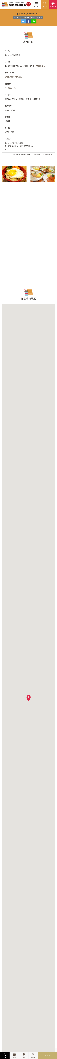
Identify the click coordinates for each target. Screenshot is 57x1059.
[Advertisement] (28, 232)
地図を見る (40, 66)
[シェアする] (28, 21)
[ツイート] (23, 21)
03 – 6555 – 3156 (11, 88)
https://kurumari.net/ (13, 77)
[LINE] (33, 21)
